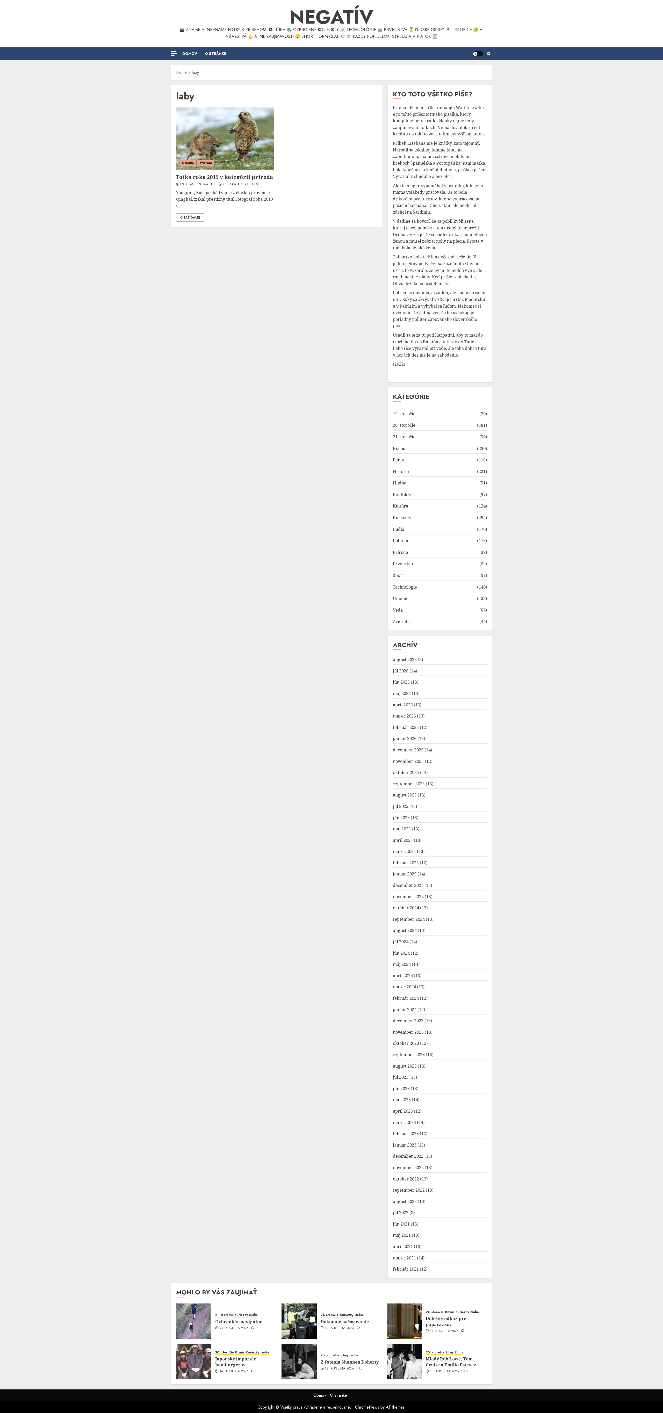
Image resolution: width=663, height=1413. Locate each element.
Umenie (188, 163)
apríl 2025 (403, 840)
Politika (400, 541)
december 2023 (408, 1021)
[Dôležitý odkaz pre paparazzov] (404, 1321)
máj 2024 (402, 964)
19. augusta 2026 (339, 1328)
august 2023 (405, 1066)
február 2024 (406, 998)
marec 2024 (404, 987)
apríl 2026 (403, 705)
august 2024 (405, 930)
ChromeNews (367, 1407)
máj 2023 (402, 1100)
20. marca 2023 (235, 185)
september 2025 (409, 784)
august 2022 (405, 1201)
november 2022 (408, 1167)
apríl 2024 (403, 976)
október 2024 (406, 908)
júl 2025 (400, 806)
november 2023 (408, 1032)
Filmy (398, 460)
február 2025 (406, 863)
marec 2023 (404, 1122)
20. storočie (404, 425)
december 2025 (408, 750)
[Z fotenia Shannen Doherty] (299, 1361)
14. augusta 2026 (234, 1371)
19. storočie (404, 414)
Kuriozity (402, 517)
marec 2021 (404, 1258)
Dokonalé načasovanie (345, 1321)
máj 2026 (402, 693)
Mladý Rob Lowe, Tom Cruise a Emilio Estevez (451, 1361)
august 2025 (405, 795)
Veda (398, 610)
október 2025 (406, 772)
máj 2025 (402, 829)
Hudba (399, 483)
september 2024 (409, 919)
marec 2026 (404, 716)
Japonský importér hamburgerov (235, 1361)
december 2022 (408, 1156)
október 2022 (406, 1179)
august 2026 (405, 659)
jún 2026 (401, 682)
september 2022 (409, 1190)
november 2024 (408, 897)
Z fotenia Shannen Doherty (350, 1362)
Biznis (399, 448)
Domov (189, 53)
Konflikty (402, 494)
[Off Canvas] (174, 53)
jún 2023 (401, 1088)
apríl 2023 (403, 1111)
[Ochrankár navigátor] (193, 1321)
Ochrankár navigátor (238, 1321)
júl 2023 (400, 1077)
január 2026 (404, 738)
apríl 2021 (403, 1246)
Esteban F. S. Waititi (197, 185)
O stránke (215, 53)
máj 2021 (402, 1235)
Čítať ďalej (190, 217)
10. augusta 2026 (444, 1371)
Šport (398, 575)
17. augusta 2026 (444, 1331)
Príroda (400, 552)
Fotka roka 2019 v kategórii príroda (224, 176)
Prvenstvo (403, 564)
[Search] (489, 54)
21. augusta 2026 (234, 1328)
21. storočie (404, 437)
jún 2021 (401, 1224)
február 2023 (406, 1133)
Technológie (405, 587)
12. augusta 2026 (339, 1369)
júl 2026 (400, 671)
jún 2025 (401, 818)
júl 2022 (400, 1212)
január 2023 (404, 1145)
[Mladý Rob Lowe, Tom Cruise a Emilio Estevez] (404, 1361)
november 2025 (408, 761)
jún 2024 (401, 953)
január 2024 (404, 1009)
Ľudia (398, 529)
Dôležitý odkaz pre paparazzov (446, 1321)
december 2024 (408, 885)
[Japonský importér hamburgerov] (193, 1361)
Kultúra (400, 506)
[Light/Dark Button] (478, 53)
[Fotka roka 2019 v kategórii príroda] (225, 138)
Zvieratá (205, 163)
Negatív (331, 17)
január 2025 (404, 874)
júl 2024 (400, 942)
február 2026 (406, 727)
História (401, 471)
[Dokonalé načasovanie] (299, 1321)
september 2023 (409, 1054)
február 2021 (406, 1269)
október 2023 (406, 1043)
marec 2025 (404, 851)
